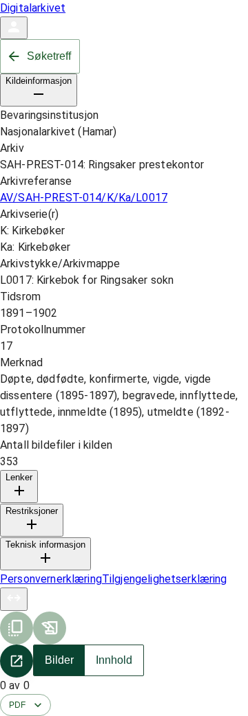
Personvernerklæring (51, 578)
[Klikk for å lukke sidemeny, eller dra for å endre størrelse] (14, 599)
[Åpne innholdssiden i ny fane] (16, 661)
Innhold (114, 660)
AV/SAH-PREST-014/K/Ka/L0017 (83, 197)
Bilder (59, 660)
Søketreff (49, 56)
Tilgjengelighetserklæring (164, 578)
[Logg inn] (14, 27)
